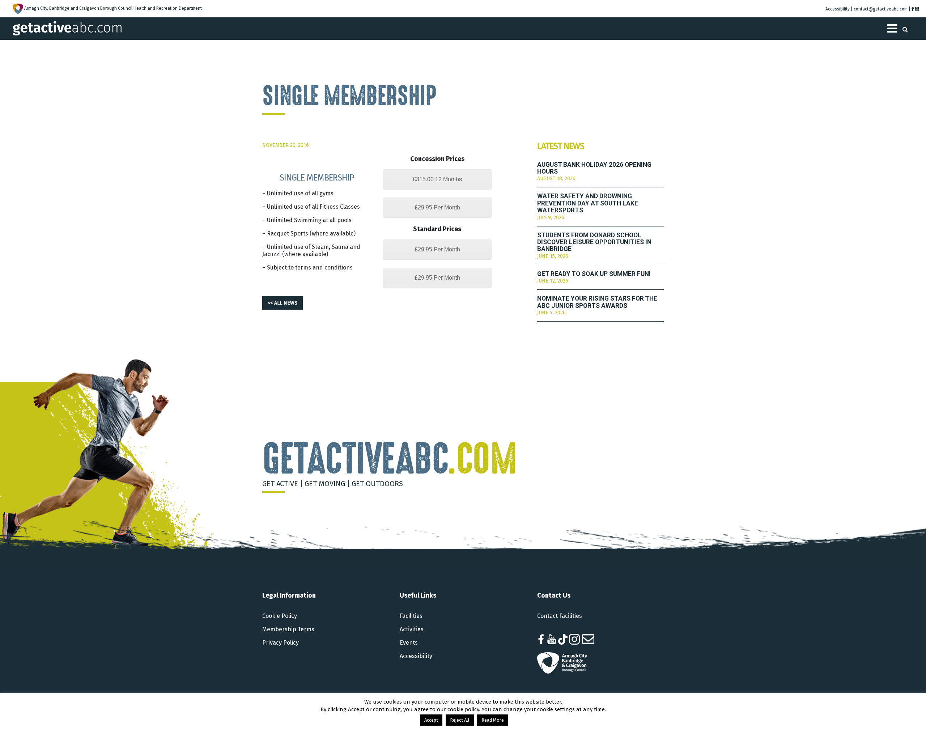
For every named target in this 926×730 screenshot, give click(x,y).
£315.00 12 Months (437, 179)
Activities (412, 629)
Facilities (411, 616)
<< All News (282, 302)
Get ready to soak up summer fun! (594, 274)
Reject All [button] (460, 720)
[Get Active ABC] (67, 28)
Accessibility (416, 656)
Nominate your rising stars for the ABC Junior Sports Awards (597, 302)
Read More (492, 720)
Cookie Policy (279, 616)
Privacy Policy (280, 642)
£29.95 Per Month (437, 207)
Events (409, 642)
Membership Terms (288, 629)
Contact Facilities (559, 616)
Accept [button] (431, 720)
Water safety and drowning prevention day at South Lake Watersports (587, 203)
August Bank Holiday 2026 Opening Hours (594, 168)
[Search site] (905, 27)
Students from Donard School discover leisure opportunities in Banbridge (594, 242)
